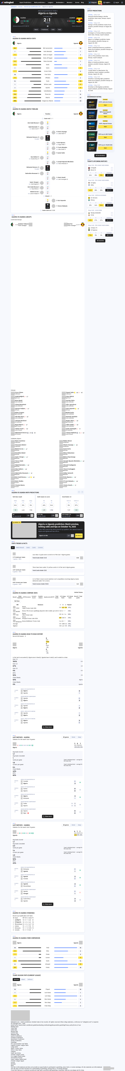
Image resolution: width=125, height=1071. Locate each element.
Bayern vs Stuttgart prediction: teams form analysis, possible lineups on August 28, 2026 (99, 41)
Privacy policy (69, 1025)
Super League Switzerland (18, 1059)
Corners (28, 597)
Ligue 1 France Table (17, 1048)
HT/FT (52, 597)
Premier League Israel (17, 1054)
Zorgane (48, 267)
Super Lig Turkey (16, 1053)
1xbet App (14, 1028)
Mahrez (48, 287)
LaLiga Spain (98, 210)
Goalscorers (47, 597)
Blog (82, 2)
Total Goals (56, 597)
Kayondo (48, 338)
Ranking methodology (45, 1025)
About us (13, 1025)
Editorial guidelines (33, 1025)
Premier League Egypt (17, 1061)
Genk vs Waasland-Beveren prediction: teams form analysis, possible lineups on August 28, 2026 (100, 49)
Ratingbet (14, 7)
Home (73, 737)
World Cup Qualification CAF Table (23, 916)
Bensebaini (48, 253)
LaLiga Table (14, 1047)
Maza (48, 273)
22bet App (14, 1030)
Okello (48, 366)
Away (79, 737)
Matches (16, 979)
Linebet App (14, 1033)
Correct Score (34, 597)
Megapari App (15, 1034)
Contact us (25, 1025)
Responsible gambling (58, 1025)
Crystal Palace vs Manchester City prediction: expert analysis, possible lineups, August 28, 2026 (98, 72)
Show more (48, 727)
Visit (105, 105)
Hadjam (48, 259)
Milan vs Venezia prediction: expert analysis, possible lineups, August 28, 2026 (99, 64)
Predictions (44, 29)
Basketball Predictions (17, 1039)
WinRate (13, 1064)
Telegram (94, 2)
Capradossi (48, 332)
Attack (23, 979)
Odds (53, 29)
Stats (59, 29)
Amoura (48, 304)
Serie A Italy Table (16, 1050)
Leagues (50, 2)
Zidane (48, 233)
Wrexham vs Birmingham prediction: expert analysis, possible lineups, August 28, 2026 (100, 88)
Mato (48, 358)
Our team (19, 1025)
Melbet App (14, 1031)
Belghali (48, 239)
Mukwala (48, 382)
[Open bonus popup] (100, 2)
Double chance (40, 597)
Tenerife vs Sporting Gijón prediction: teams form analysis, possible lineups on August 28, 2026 (100, 80)
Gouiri (48, 295)
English (107, 2)
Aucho (48, 346)
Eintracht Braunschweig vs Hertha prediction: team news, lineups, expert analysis (99, 18)
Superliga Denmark (100, 195)
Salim (48, 312)
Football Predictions (17, 1037)
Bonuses (69, 2)
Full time (16, 601)
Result (15, 597)
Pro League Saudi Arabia (102, 165)
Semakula (48, 352)
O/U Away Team (63, 597)
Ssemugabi (48, 374)
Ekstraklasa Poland (16, 1058)
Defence (30, 979)
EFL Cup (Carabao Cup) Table (19, 1044)
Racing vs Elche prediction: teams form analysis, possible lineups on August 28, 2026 (100, 26)
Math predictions (39, 2)
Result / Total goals (78, 597)
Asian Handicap (20, 597)
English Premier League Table (19, 1045)
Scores (77, 2)
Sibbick (48, 320)
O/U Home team (70, 597)
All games (66, 737)
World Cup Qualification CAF (32, 7)
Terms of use (77, 1025)
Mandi (48, 247)
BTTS (24, 597)
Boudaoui (48, 281)
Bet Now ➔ (79, 535)
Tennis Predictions (16, 1040)
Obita (48, 326)
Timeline (47, 114)
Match (36, 29)
